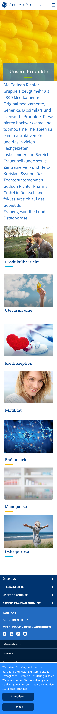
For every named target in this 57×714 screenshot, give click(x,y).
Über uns (9, 579)
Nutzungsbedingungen (12, 644)
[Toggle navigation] (53, 5)
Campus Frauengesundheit (22, 603)
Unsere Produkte (15, 595)
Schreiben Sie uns (16, 620)
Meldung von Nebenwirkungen (27, 627)
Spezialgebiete (13, 587)
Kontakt (9, 613)
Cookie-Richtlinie (16, 689)
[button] (50, 579)
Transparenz (8, 653)
